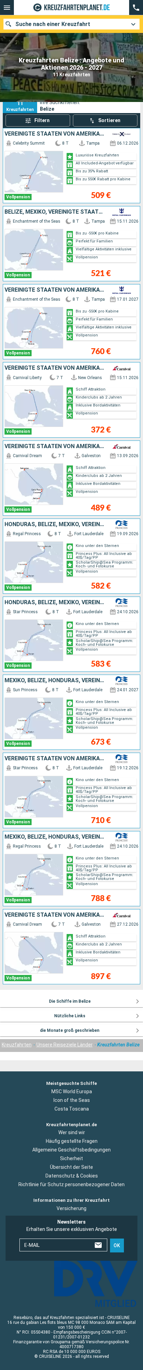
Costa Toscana (71, 1109)
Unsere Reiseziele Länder (64, 1044)
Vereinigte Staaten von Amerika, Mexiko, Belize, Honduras (55, 758)
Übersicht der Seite (71, 1167)
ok (116, 1245)
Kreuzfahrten (17, 1044)
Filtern (42, 120)
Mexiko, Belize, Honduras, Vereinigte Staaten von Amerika (55, 680)
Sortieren (109, 120)
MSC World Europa (71, 1091)
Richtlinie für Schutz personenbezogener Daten (71, 1184)
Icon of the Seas (71, 1100)
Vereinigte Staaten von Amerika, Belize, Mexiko (55, 134)
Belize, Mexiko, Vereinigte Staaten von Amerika (55, 212)
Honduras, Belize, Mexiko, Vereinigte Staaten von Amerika (55, 524)
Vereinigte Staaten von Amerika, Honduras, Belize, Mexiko (55, 290)
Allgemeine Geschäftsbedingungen (71, 1150)
